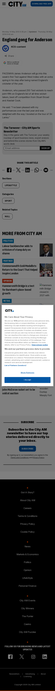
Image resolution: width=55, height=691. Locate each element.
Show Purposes (27, 373)
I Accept (27, 380)
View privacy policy (40, 345)
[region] (27, 345)
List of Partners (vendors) (15, 365)
